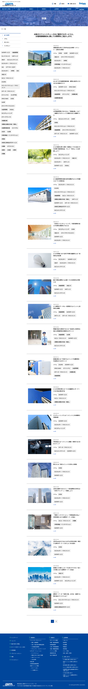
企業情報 (56, 9)
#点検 (9, 131)
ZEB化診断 (34, 659)
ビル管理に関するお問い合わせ (69, 659)
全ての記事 (6, 35)
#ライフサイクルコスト (8, 106)
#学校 (12, 71)
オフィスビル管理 (54, 640)
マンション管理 (53, 651)
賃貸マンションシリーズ (81, 8)
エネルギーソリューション (36, 651)
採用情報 (69, 9)
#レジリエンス (6, 56)
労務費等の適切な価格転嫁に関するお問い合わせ (70, 670)
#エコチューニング (7, 113)
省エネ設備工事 (53, 655)
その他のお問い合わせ (68, 673)
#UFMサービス (6, 52)
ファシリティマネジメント (35, 640)
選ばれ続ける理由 (6, 9)
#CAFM (4, 82)
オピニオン (6, 42)
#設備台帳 (4, 120)
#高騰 (3, 153)
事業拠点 (65, 646)
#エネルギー (5, 71)
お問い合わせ (73, 3)
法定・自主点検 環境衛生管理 (38, 644)
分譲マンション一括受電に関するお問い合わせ (70, 675)
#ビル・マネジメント (7, 78)
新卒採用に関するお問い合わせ (69, 665)
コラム (5, 38)
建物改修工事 (53, 653)
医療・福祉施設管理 (54, 642)
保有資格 (65, 648)
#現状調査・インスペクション (10, 135)
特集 (55, 3)
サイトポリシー (15, 659)
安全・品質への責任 (67, 653)
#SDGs (12, 109)
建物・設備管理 (35, 642)
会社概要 (65, 644)
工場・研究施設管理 (54, 646)
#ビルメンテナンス (12, 60)
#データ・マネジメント (8, 91)
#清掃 (3, 146)
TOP (2, 29)
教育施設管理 (53, 644)
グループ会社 (66, 651)
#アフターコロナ (10, 67)
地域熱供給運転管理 (34, 663)
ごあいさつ (65, 640)
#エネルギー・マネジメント (9, 63)
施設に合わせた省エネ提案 (37, 655)
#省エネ (4, 74)
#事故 (3, 139)
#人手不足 (14, 95)
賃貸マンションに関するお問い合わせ (70, 662)
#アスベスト (10, 146)
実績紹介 (31, 9)
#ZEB (12, 98)
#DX (18, 71)
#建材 (3, 150)
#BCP (3, 60)
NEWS (62, 3)
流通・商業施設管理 (54, 648)
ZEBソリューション (36, 657)
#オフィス (15, 56)
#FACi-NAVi (5, 98)
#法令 (3, 131)
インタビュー (7, 45)
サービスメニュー (35, 653)
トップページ (14, 637)
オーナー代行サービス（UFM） (19, 8)
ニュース (13, 640)
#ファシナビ (5, 95)
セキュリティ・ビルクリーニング (39, 648)
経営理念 (65, 642)
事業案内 (44, 9)
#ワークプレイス (6, 117)
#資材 (14, 150)
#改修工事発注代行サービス (9, 142)
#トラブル (15, 128)
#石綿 (9, 150)
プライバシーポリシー (16, 653)
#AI (3, 67)
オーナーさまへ (35, 668)
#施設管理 (15, 52)
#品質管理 (4, 109)
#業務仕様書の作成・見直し (9, 124)
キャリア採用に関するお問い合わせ (70, 667)
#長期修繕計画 (6, 128)
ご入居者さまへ (35, 670)
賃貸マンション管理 (34, 665)
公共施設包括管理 (35, 646)
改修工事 (32, 661)
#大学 (3, 102)
